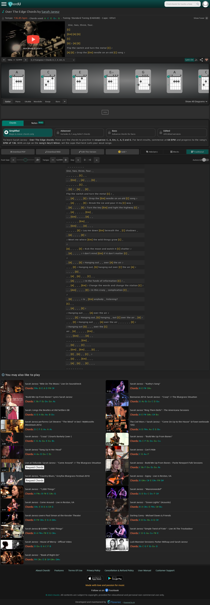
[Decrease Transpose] (78, 160)
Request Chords (34, 467)
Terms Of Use (75, 570)
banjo (47, 101)
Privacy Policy (93, 570)
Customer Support (165, 570)
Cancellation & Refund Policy (119, 570)
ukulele (28, 101)
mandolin (38, 101)
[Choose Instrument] (65, 101)
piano (17, 101)
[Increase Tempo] (25, 60)
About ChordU (43, 570)
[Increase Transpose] (97, 160)
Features (59, 570)
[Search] (197, 4)
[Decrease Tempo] (3, 60)
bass (58, 101)
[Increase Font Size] (37, 160)
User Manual (144, 570)
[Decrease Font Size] (13, 160)
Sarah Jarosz (50, 11)
